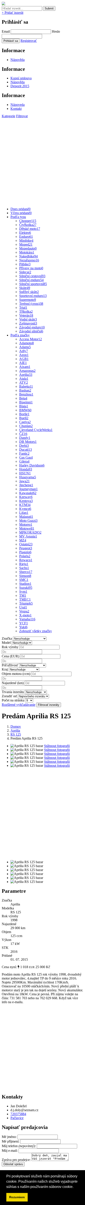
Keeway (25, 497)
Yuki (23, 627)
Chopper (27, 221)
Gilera (24, 461)
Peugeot (25, 548)
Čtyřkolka (27, 225)
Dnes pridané (20, 209)
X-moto (25, 615)
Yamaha (27, 619)
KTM (25, 505)
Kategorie (8, 116)
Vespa (24, 611)
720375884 (18, 1114)
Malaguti (26, 516)
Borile (24, 414)
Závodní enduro (32, 327)
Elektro (25, 232)
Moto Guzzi (28, 520)
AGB (24, 359)
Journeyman (28, 489)
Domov (15, 726)
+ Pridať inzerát (12, 12)
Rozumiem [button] (17, 1197)
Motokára (26, 252)
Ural (23, 607)
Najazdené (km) (13, 683)
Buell (23, 418)
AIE (23, 363)
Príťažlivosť (10, 665)
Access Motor (30, 339)
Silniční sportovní (33, 284)
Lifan (23, 513)
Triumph (26, 603)
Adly (23, 351)
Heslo (56, 31)
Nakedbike (28, 256)
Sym (23, 591)
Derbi (24, 445)
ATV (23, 382)
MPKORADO (30, 532)
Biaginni (26, 402)
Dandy (24, 438)
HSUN (25, 473)
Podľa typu (18, 217)
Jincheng (26, 485)
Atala (23, 378)
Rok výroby (10, 647)
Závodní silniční (31, 331)
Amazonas (27, 371)
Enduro (26, 236)
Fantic (24, 453)
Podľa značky (20, 335)
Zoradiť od (9, 696)
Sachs (24, 568)
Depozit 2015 (19, 86)
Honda (25, 469)
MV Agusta (28, 536)
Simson (25, 576)
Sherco (25, 572)
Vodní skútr (28, 319)
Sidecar (25, 272)
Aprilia (25, 374)
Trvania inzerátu (13, 692)
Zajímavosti (28, 323)
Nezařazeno (29, 260)
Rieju (23, 564)
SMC (23, 580)
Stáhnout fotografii (57, 746)
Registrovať (28, 41)
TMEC (25, 599)
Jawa (24, 481)
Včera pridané (21, 213)
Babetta (26, 386)
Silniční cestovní (32, 276)
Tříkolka (26, 311)
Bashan (25, 390)
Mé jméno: (9, 1137)
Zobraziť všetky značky (35, 631)
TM (22, 595)
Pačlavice (17, 1118)
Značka (7, 638)
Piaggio (25, 552)
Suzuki (25, 587)
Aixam (24, 367)
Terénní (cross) (31, 303)
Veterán (26, 315)
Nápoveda (17, 104)
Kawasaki (27, 493)
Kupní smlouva (21, 78)
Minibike (26, 240)
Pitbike (25, 264)
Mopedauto (28, 248)
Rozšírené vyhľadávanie (18, 704)
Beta (23, 398)
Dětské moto (29, 229)
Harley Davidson (31, 465)
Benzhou (26, 394)
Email (6, 31)
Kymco (25, 509)
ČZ (23, 434)
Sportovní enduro (33, 296)
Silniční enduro (31, 280)
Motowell (26, 528)
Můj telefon (19, 1146)
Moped (25, 244)
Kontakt (16, 108)
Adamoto (26, 343)
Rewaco (25, 560)
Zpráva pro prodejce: (16, 1160)
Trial (23, 307)
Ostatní (25, 544)
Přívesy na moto (31, 268)
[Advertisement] (42, 161)
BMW (25, 410)
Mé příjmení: (11, 1141)
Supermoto (27, 300)
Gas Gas (26, 457)
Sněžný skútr (29, 292)
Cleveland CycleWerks (36, 430)
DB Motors (28, 442)
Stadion (25, 584)
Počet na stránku (13, 700)
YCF (23, 623)
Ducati (25, 449)
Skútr (24, 288)
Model (6, 642)
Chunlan (26, 426)
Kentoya (26, 501)
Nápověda (17, 60)
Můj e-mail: (10, 1150)
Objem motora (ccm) (16, 674)
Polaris (24, 556)
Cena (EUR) (10, 656)
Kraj (5, 669)
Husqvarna (27, 477)
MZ (22, 540)
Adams (25, 347)
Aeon (24, 355)
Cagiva (25, 422)
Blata (23, 406)
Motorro (25, 524)
